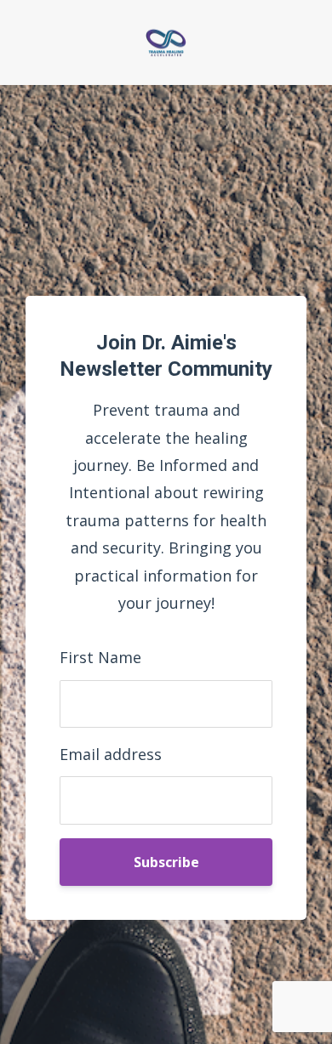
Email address (111, 754)
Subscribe (166, 862)
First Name (100, 657)
